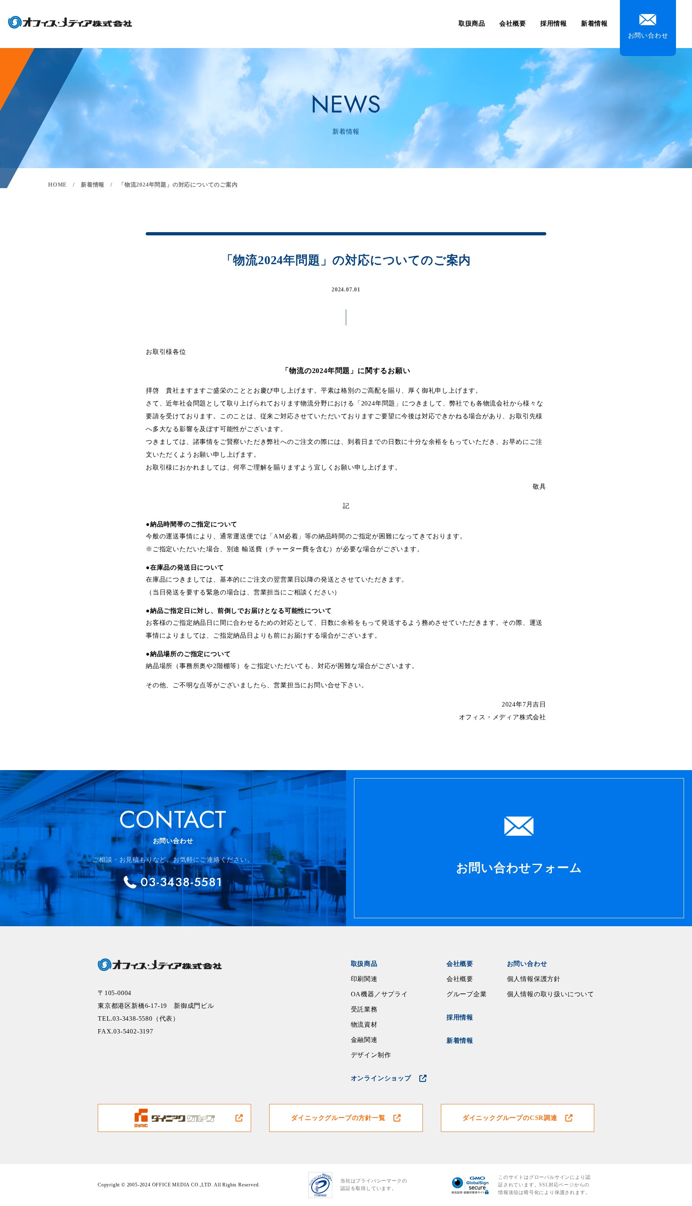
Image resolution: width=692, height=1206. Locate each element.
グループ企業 (467, 994)
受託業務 (364, 1009)
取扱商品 (472, 23)
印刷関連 (364, 978)
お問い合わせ (527, 963)
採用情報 (553, 23)
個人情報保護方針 (534, 978)
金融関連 (364, 1039)
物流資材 (364, 1024)
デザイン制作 (371, 1054)
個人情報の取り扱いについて (550, 994)
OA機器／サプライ (379, 994)
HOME (57, 185)
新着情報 (594, 23)
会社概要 (512, 23)
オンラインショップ (381, 1078)
